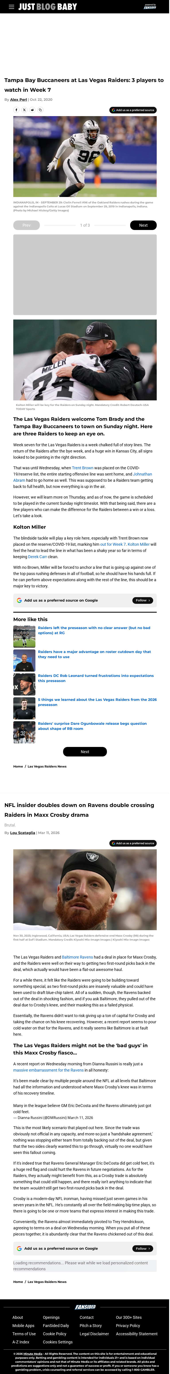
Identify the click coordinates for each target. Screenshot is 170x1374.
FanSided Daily (56, 1325)
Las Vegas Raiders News (47, 766)
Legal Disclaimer (94, 1333)
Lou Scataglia (22, 833)
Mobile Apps (23, 1325)
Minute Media (32, 1353)
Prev (27, 225)
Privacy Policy (128, 1325)
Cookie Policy (54, 1333)
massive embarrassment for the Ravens (49, 1070)
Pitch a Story (91, 1325)
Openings (51, 1317)
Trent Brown (82, 468)
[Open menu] (11, 6)
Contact (87, 1317)
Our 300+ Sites (129, 1317)
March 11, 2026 (80, 1117)
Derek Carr (37, 556)
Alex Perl (18, 99)
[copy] (40, 110)
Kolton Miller (139, 544)
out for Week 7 (113, 544)
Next (143, 225)
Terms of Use (24, 1333)
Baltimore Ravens (77, 957)
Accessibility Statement (137, 1333)
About (17, 1317)
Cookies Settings (58, 1342)
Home (18, 766)
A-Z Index (20, 1342)
